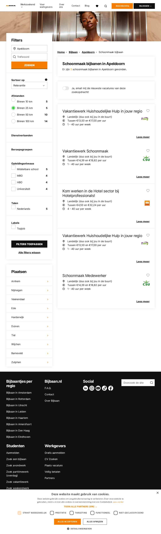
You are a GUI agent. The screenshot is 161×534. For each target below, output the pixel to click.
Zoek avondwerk (16, 465)
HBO (19, 182)
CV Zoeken (51, 459)
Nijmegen (16, 290)
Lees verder (118, 502)
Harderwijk (17, 317)
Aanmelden (12, 452)
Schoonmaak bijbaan (111, 52)
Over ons (61, 5)
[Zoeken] (106, 6)
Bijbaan (73, 52)
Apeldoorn (88, 52)
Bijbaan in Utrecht (16, 405)
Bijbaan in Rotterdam (18, 398)
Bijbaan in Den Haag (18, 430)
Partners (49, 478)
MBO (19, 175)
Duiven (15, 326)
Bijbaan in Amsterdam (19, 392)
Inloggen (144, 6)
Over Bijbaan (52, 400)
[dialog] (80, 512)
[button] (80, 506)
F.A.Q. (48, 388)
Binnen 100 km (25, 121)
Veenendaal (18, 299)
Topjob (21, 228)
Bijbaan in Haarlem (17, 417)
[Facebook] (111, 388)
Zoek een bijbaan (16, 459)
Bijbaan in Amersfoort (19, 424)
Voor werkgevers (46, 5)
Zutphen (16, 362)
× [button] (157, 493)
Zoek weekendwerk (17, 488)
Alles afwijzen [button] (95, 521)
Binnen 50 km (25, 114)
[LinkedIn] (86, 388)
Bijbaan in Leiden (16, 411)
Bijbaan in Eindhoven (18, 436)
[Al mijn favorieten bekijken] (97, 6)
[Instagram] (92, 388)
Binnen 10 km (24, 101)
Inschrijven (122, 6)
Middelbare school (28, 169)
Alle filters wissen (29, 252)
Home (61, 52)
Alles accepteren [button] (67, 521)
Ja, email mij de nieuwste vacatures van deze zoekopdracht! (98, 90)
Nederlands (23, 208)
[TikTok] (105, 388)
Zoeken (29, 65)
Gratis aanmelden (55, 452)
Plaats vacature (54, 465)
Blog (87, 5)
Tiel (13, 335)
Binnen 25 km (25, 108)
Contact (76, 5)
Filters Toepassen (29, 244)
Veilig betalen (52, 471)
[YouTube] (99, 388)
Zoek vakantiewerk (17, 481)
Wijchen (15, 344)
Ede (13, 308)
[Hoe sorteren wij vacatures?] (46, 80)
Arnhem (15, 281)
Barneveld (17, 353)
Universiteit (23, 188)
